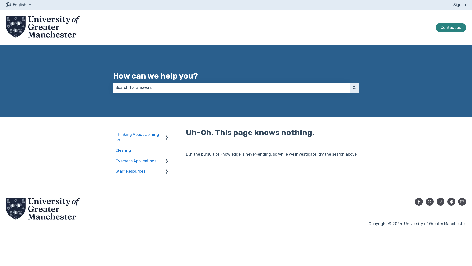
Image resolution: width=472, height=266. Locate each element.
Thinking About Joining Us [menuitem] (137, 137)
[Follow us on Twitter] (430, 202)
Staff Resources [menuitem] (130, 171)
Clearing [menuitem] (123, 150)
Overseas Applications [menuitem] (136, 161)
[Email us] (462, 202)
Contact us (451, 27)
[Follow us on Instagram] (440, 202)
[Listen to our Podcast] (451, 202)
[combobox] (231, 87)
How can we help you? (155, 76)
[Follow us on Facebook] (419, 202)
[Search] (354, 87)
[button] (167, 135)
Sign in (459, 4)
